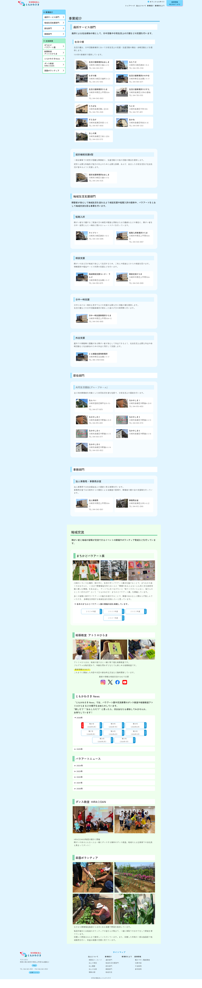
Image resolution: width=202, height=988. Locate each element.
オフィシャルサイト (157, 1)
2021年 (80, 783)
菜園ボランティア (51, 70)
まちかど (50, 46)
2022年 (80, 777)
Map (34, 965)
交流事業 (49, 41)
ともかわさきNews (52, 58)
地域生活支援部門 (51, 22)
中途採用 (138, 966)
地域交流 (109, 972)
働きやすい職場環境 (142, 960)
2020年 (80, 788)
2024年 (80, 765)
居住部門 (48, 28)
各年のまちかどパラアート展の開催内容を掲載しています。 (103, 604)
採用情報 (137, 956)
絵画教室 (50, 52)
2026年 (80, 717)
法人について (141, 5)
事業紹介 (150, 5)
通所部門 (109, 960)
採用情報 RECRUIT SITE (174, 3)
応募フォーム (34, 972)
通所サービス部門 (51, 17)
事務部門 (48, 34)
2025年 (80, 749)
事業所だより (160, 5)
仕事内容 (138, 963)
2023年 (80, 771)
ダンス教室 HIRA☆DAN (49, 64)
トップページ (130, 5)
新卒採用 (138, 969)
